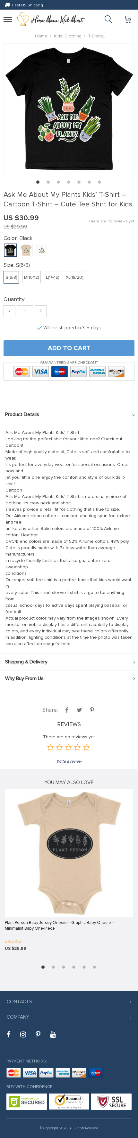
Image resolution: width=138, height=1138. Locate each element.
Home (41, 36)
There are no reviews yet (111, 221)
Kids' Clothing (68, 36)
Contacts (19, 1002)
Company (18, 1017)
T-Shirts (95, 36)
